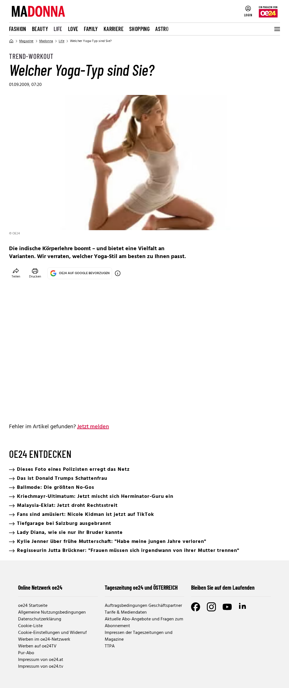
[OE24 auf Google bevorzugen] (117, 273)
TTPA (110, 646)
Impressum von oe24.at (40, 659)
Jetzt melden (93, 427)
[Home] (11, 41)
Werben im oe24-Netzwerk (44, 639)
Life (58, 28)
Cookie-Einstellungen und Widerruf (52, 632)
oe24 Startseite (32, 605)
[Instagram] (211, 606)
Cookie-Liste (30, 626)
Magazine (26, 41)
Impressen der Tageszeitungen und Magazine (138, 636)
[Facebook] (195, 606)
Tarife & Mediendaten (126, 612)
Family (91, 28)
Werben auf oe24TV (37, 646)
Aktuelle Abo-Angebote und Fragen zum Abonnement (144, 623)
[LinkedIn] (243, 606)
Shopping (139, 28)
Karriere (114, 28)
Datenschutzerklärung (39, 619)
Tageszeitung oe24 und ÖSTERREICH (141, 587)
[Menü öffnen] (276, 29)
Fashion (17, 28)
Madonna (46, 41)
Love (73, 28)
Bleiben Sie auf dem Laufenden (223, 587)
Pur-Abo (26, 653)
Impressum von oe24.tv (40, 666)
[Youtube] (227, 606)
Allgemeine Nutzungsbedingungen (52, 612)
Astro (161, 28)
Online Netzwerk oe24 (40, 587)
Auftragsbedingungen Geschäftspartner (143, 605)
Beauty (40, 28)
